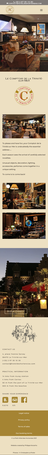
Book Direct (16, 311)
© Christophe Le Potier (27, 453)
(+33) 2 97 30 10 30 (11, 360)
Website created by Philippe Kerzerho (24, 445)
